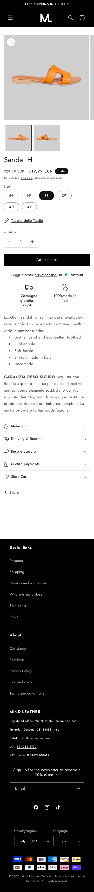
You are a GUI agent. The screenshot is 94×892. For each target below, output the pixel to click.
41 (29, 206)
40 (11, 206)
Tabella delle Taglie (27, 220)
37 (31, 196)
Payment (16, 560)
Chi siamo (18, 648)
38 (46, 195)
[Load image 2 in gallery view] (47, 138)
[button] (10, 17)
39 (64, 195)
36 (14, 196)
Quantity (10, 231)
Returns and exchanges (28, 583)
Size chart (18, 605)
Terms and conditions (27, 693)
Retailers (17, 659)
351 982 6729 (26, 746)
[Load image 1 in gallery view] (18, 138)
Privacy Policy (21, 671)
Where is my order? (26, 594)
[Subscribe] (78, 788)
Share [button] (14, 492)
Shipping (27, 178)
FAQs (14, 617)
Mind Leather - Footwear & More (43, 876)
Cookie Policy (21, 682)
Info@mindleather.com (35, 738)
